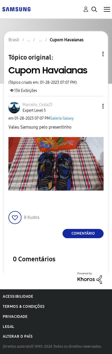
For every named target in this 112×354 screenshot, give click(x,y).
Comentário (83, 233)
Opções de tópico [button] (94, 54)
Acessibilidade (18, 296)
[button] (94, 106)
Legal (8, 326)
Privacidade (15, 316)
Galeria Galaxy (62, 118)
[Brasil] (16, 8)
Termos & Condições (24, 306)
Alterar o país (18, 336)
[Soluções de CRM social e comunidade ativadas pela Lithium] (89, 277)
